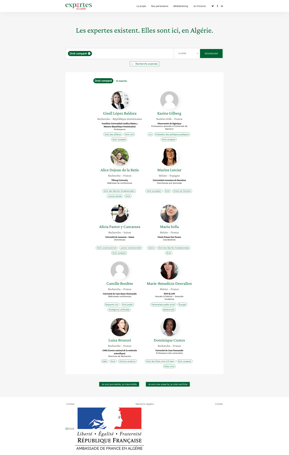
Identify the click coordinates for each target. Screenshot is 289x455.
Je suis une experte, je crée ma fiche (168, 384)
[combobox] (120, 53)
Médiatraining (180, 6)
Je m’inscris (199, 6)
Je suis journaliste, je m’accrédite (119, 384)
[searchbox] (123, 53)
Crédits (219, 403)
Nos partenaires (159, 6)
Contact (70, 403)
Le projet (141, 6)
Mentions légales (145, 403)
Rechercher (211, 53)
